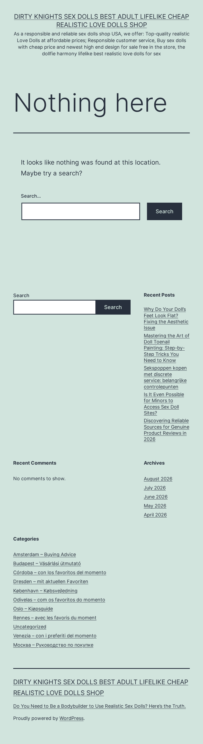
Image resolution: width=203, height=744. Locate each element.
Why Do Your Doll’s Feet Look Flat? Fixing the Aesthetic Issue (166, 318)
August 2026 (158, 479)
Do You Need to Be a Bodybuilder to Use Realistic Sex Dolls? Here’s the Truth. (99, 706)
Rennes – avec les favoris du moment (54, 617)
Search (21, 295)
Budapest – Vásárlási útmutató (47, 563)
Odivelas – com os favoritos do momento (59, 599)
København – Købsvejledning (45, 590)
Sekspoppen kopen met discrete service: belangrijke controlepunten (165, 377)
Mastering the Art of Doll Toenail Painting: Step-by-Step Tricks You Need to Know (167, 348)
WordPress (71, 718)
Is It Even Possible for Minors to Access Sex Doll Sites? (164, 404)
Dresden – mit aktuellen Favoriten (50, 581)
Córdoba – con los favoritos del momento (59, 572)
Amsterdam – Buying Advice (44, 554)
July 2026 (155, 488)
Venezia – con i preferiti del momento (54, 635)
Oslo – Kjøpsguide (33, 608)
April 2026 (155, 515)
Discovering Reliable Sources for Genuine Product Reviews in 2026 (166, 430)
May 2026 (155, 506)
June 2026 (156, 497)
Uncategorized (29, 626)
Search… (31, 196)
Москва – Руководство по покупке (53, 645)
